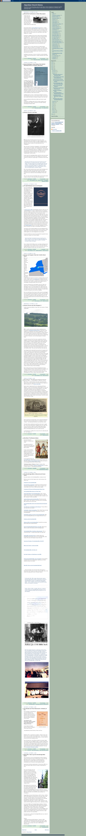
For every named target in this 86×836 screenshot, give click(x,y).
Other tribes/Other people (43, 750)
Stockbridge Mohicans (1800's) (57, 50)
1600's (53, 13)
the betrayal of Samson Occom (34, 330)
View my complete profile (56, 130)
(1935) (29, 209)
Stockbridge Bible (32, 704)
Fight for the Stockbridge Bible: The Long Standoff (32, 558)
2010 (52, 67)
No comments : (43, 58)
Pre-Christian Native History (57, 42)
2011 (52, 66)
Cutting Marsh (54, 22)
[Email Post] (47, 58)
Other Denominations (44, 59)
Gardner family (55, 25)
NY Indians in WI (55, 38)
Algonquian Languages (56, 15)
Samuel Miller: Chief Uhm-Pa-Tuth (29, 535)
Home (36, 829)
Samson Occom (41, 180)
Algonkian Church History (33, 5)
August (53, 102)
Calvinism (54, 19)
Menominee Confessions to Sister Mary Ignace (34, 13)
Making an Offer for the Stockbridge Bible (31, 522)
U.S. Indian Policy (45, 107)
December (54, 70)
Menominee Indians (37, 59)
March (53, 109)
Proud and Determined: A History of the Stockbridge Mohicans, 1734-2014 (57, 123)
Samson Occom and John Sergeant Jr (32, 305)
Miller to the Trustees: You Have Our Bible (31, 545)
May (53, 106)
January (53, 112)
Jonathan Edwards (28, 225)
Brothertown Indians (55, 18)
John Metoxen (54, 29)
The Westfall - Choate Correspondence (30, 510)
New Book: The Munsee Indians (31, 438)
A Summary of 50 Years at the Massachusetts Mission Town (34, 489)
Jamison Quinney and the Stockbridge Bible (31, 499)
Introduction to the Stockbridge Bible (30, 482)
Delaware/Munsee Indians (43, 469)
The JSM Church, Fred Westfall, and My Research (32, 506)
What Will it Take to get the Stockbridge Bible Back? (33, 565)
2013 (52, 63)
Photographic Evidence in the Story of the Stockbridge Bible (34, 514)
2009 (52, 69)
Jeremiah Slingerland (56, 28)
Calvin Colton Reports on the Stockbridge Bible (32, 493)
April (53, 108)
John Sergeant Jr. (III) (33, 180)
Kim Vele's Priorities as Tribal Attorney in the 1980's (32, 554)
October (53, 73)
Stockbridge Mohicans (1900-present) (41, 704)
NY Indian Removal (55, 36)
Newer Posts (24, 829)
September (54, 101)
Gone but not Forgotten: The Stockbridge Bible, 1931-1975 (34, 541)
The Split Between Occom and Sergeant (33, 185)
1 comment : (43, 249)
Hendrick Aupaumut (55, 26)
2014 (52, 62)
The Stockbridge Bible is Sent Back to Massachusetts (33, 531)
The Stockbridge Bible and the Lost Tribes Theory (32, 491)
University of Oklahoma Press (39, 465)
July (53, 104)
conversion (29, 750)
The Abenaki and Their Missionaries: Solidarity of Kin (58, 96)
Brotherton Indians (55, 16)
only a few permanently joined (34, 460)
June (53, 105)
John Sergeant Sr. (55, 32)
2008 (52, 114)
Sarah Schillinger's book (36, 27)
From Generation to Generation (29, 484)
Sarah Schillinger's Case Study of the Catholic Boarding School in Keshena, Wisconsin (34, 65)
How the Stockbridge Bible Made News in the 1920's (33, 526)
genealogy (54, 58)
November (54, 71)
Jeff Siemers (55, 129)
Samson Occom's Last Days (30, 112)
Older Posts (47, 829)
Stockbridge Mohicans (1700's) (57, 48)
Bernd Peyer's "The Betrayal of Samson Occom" (35, 379)
